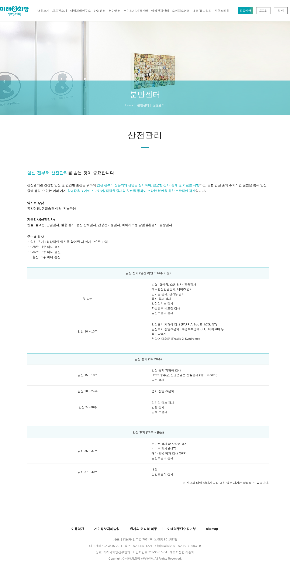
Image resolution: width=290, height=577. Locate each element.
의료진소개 (59, 10)
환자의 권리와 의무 (143, 528)
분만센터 (115, 10)
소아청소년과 (181, 10)
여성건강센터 (160, 10)
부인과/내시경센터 (136, 10)
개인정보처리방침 (107, 528)
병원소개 (43, 10)
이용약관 (77, 528)
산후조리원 (221, 10)
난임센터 (100, 10)
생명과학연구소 (80, 10)
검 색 (280, 10)
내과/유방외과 (202, 10)
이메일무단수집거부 (181, 528)
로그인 (263, 10)
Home (129, 105)
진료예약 (245, 10)
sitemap (212, 528)
